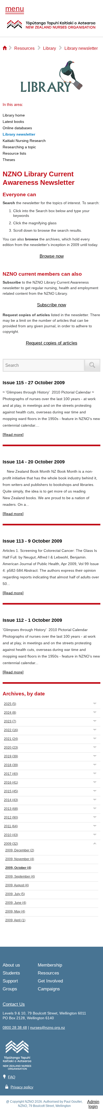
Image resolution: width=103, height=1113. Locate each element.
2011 (11, 826)
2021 (11, 739)
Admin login (93, 1104)
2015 (11, 791)
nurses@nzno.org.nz (47, 1027)
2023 (10, 721)
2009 (11, 844)
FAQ (11, 1077)
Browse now (52, 256)
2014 (11, 800)
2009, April (15, 920)
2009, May (15, 911)
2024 (10, 712)
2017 (11, 774)
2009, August (17, 885)
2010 (11, 835)
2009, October (18, 868)
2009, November (19, 859)
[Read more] (13, 434)
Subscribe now (51, 304)
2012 (11, 817)
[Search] (92, 365)
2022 (11, 730)
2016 (11, 782)
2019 (11, 756)
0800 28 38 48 (15, 1027)
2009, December (19, 850)
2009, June (15, 903)
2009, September (20, 876)
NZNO (51, 27)
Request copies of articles (51, 343)
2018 (11, 765)
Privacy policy (22, 1087)
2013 (11, 809)
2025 (10, 704)
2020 (11, 747)
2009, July (15, 894)
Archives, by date (24, 693)
